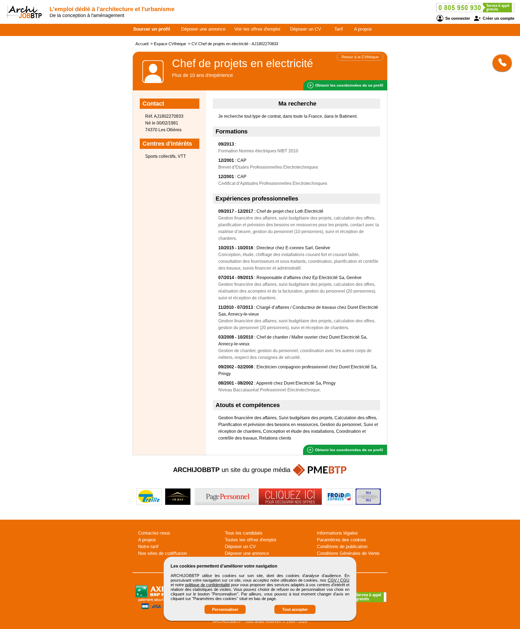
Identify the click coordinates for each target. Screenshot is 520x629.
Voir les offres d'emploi (257, 29)
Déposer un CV (305, 29)
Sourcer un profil (151, 29)
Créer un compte (498, 18)
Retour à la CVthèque (360, 57)
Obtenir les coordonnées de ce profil (348, 450)
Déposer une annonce (203, 29)
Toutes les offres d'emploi (250, 539)
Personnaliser (225, 609)
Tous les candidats (243, 533)
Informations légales (337, 533)
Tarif (338, 29)
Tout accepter (295, 609)
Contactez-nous (154, 533)
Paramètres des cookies (341, 539)
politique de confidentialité (207, 584)
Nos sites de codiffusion (162, 553)
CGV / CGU (338, 580)
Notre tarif (148, 546)
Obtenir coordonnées (348, 85)
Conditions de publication (342, 546)
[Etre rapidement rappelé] (500, 62)
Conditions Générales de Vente (348, 553)
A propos (363, 29)
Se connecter (457, 18)
